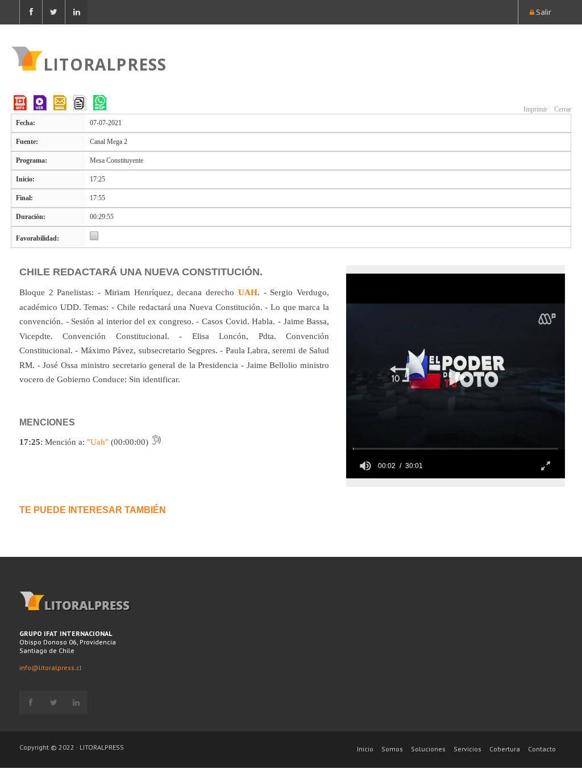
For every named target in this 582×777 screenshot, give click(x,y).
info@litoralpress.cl (50, 667)
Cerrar (561, 109)
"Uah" (98, 442)
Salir (542, 12)
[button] (399, 374)
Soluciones (428, 749)
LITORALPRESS (105, 63)
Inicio (365, 749)
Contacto (542, 749)
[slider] (455, 448)
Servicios (467, 749)
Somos (392, 749)
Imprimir (534, 109)
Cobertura (504, 749)
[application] (455, 376)
